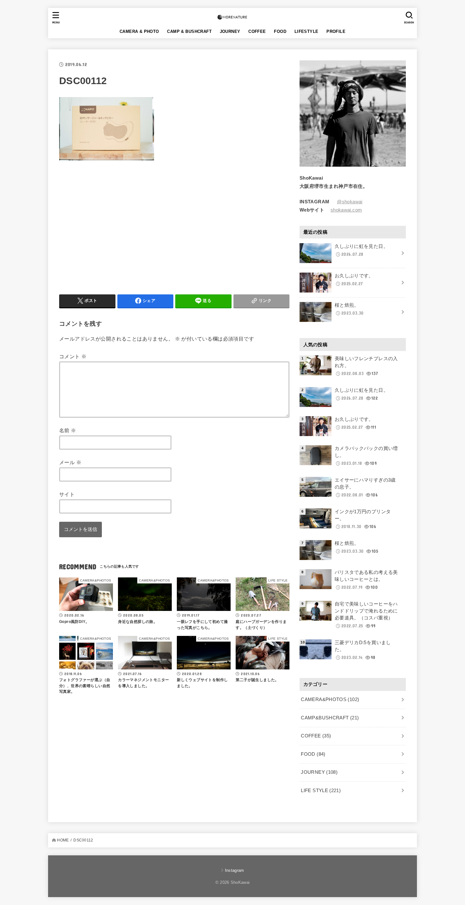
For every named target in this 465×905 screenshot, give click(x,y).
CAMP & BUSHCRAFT (189, 31)
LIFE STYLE (321, 790)
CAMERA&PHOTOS (330, 699)
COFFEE (257, 31)
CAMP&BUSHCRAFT (330, 717)
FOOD (280, 31)
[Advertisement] (112, 226)
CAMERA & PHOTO (139, 31)
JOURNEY (230, 31)
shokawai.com (346, 210)
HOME (63, 840)
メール (70, 462)
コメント (72, 357)
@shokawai (349, 202)
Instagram (234, 870)
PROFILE (335, 31)
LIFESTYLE (306, 31)
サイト (67, 494)
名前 (67, 431)
